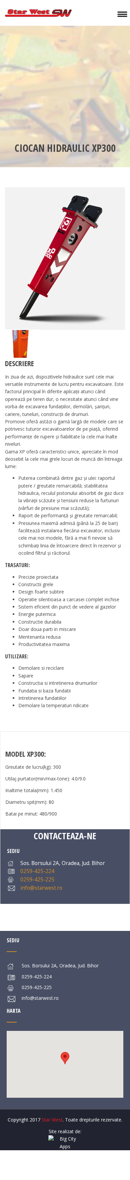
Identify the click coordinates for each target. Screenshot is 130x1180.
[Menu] (122, 12)
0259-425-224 (37, 871)
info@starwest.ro (41, 887)
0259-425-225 (37, 879)
